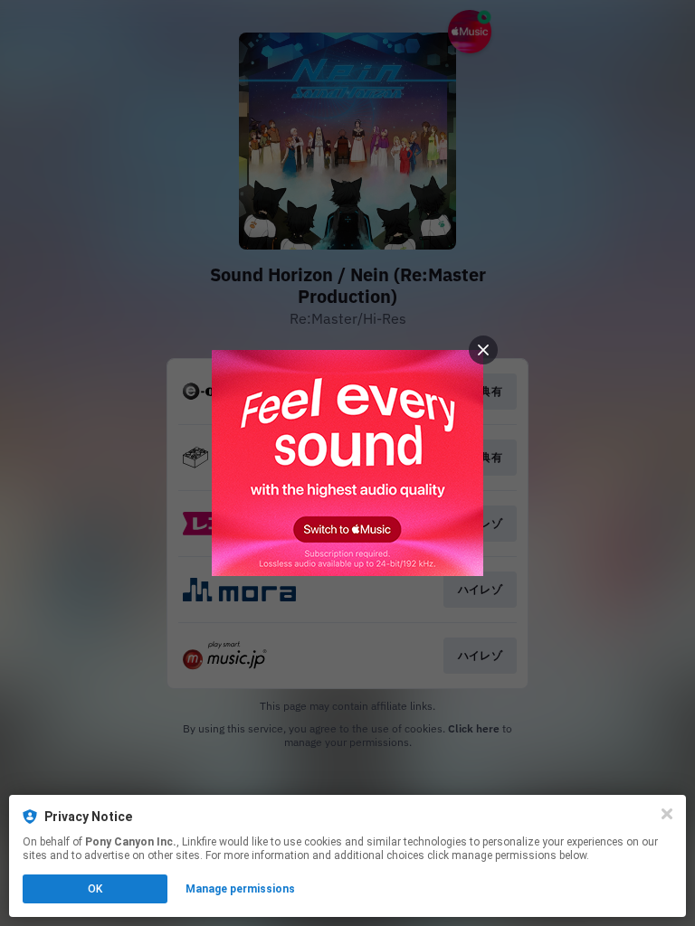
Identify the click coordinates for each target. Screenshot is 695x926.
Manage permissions (240, 889)
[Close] (666, 813)
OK (95, 889)
